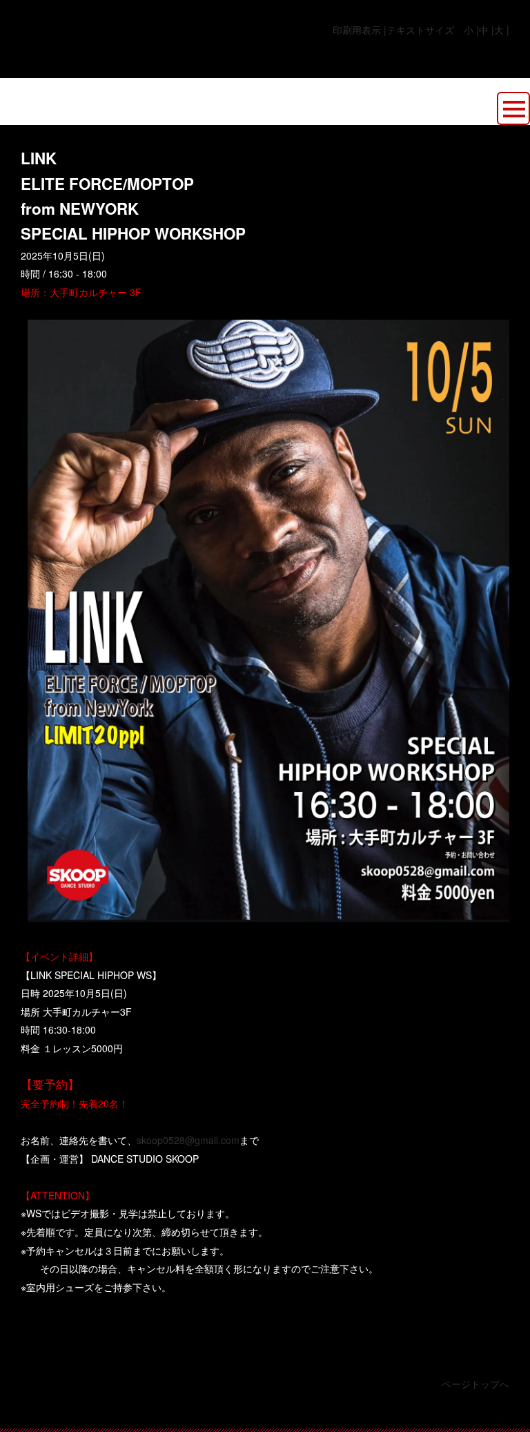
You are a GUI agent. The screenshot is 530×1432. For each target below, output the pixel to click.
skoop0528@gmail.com (188, 1140)
